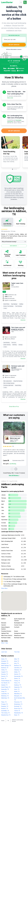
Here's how (10, 97)
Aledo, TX (4, 659)
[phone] (25, 2)
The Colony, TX (5, 713)
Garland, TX (4, 685)
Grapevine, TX (18, 687)
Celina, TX (4, 670)
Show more (23, 320)
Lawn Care (4, 652)
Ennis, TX (3, 678)
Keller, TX (16, 691)
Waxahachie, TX (18, 713)
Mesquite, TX (18, 696)
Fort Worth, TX (5, 683)
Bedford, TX (17, 665)
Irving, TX (3, 691)
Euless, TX (17, 678)
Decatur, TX (4, 674)
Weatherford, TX (5, 715)
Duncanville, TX (18, 676)
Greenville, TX (5, 689)
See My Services (14, 131)
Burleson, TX (4, 667)
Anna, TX (16, 661)
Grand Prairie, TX (5, 687)
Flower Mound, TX (6, 680)
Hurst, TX (16, 689)
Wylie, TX (16, 715)
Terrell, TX (17, 710)
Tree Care (17, 652)
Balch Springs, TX (6, 665)
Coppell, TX (4, 672)
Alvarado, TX (4, 661)
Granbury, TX (17, 685)
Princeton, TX (18, 702)
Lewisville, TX (5, 693)
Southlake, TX (5, 710)
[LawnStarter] (7, 2)
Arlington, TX (4, 663)
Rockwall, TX (17, 706)
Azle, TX (16, 663)
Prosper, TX (4, 704)
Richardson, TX (18, 704)
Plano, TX (4, 702)
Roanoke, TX (4, 706)
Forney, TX (17, 680)
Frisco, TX (17, 683)
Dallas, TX (17, 672)
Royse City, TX (18, 708)
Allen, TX (16, 659)
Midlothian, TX (5, 698)
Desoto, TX (4, 676)
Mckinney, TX (5, 696)
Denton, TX (17, 674)
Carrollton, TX (18, 667)
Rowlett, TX (4, 708)
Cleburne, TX (17, 670)
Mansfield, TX (18, 693)
